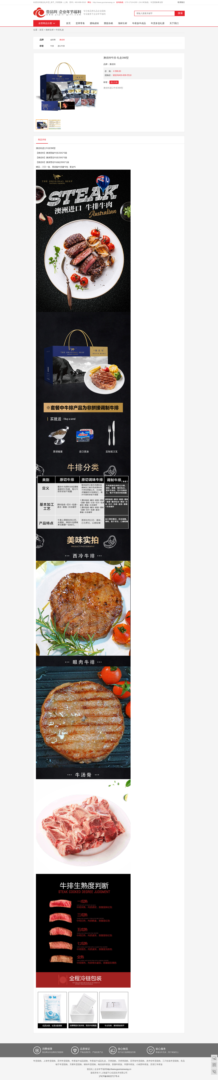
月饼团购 (112, 1061)
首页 (68, 23)
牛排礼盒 (60, 30)
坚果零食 (80, 23)
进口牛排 (61, 46)
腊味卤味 (94, 23)
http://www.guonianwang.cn (104, 2)
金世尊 (53, 40)
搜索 (180, 13)
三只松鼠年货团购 (170, 1061)
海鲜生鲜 (122, 23)
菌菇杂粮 (108, 23)
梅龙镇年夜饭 (104, 1064)
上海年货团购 (49, 1061)
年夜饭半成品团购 (80, 1061)
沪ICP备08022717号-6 (109, 1076)
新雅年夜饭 (117, 1064)
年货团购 (37, 1061)
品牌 (42, 40)
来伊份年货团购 (153, 1061)
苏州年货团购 (64, 1061)
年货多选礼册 (158, 23)
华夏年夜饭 (129, 1064)
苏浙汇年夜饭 (156, 1064)
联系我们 (181, 2)
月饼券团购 (123, 1061)
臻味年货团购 (90, 1064)
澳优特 (62, 40)
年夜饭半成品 (139, 23)
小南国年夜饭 (142, 1064)
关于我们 (174, 23)
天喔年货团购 (76, 1064)
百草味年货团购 (137, 1061)
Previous (35, 93)
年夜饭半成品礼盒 (98, 1061)
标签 (42, 46)
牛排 (52, 46)
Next (100, 93)
